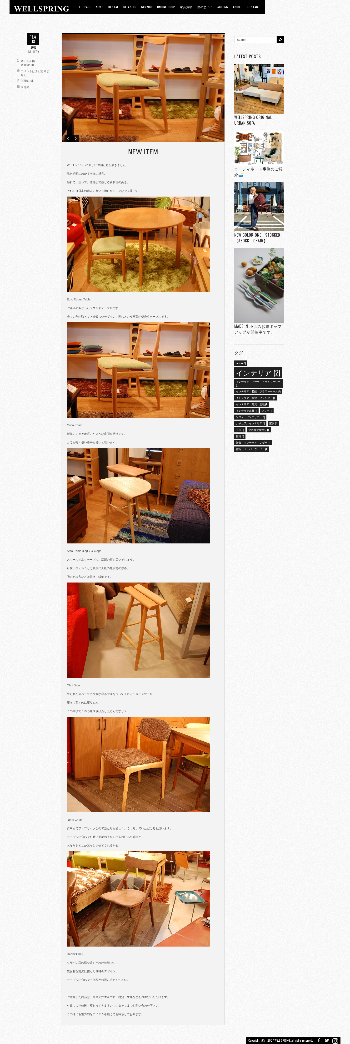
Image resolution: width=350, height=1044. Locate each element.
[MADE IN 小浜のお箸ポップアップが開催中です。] (259, 286)
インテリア (258, 372)
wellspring (28, 65)
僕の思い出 (205, 7)
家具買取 (186, 7)
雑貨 (240, 436)
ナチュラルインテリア (250, 423)
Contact (253, 7)
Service (146, 7)
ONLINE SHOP (166, 7)
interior (241, 363)
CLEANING (129, 7)
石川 (240, 429)
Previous (68, 138)
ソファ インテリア (250, 417)
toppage (85, 7)
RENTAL (113, 7)
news (100, 7)
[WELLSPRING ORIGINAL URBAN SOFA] (259, 89)
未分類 (25, 87)
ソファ (266, 410)
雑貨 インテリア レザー (253, 442)
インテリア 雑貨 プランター (255, 398)
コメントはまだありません (35, 73)
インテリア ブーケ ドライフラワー (258, 383)
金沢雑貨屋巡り (258, 429)
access (222, 7)
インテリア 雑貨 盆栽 (251, 404)
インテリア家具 (246, 410)
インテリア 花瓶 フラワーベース (258, 391)
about (237, 7)
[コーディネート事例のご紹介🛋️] (259, 148)
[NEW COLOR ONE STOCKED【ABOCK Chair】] (259, 207)
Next (75, 138)
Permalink (27, 81)
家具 (273, 423)
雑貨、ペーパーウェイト (251, 449)
